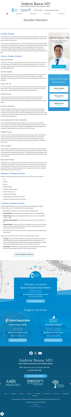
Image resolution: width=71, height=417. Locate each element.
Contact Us (61, 13)
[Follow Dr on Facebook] (31, 353)
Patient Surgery (59, 89)
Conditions (58, 28)
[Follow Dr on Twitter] (35, 353)
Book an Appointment (52, 10)
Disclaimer (13, 393)
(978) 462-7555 (38, 10)
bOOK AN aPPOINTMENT (53, 340)
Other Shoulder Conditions (24, 254)
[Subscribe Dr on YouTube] (40, 353)
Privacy (21, 393)
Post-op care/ (58, 96)
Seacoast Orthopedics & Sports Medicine (36, 402)
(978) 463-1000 (53, 336)
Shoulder (53, 28)
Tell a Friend (47, 393)
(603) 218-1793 (18, 336)
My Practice (19, 13)
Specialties (33, 13)
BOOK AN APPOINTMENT (35, 301)
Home (7, 13)
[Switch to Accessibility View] (2, 414)
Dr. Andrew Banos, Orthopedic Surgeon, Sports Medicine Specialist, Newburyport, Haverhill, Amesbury (22, 28)
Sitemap (29, 393)
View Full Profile (59, 66)
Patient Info (47, 13)
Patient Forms (59, 104)
